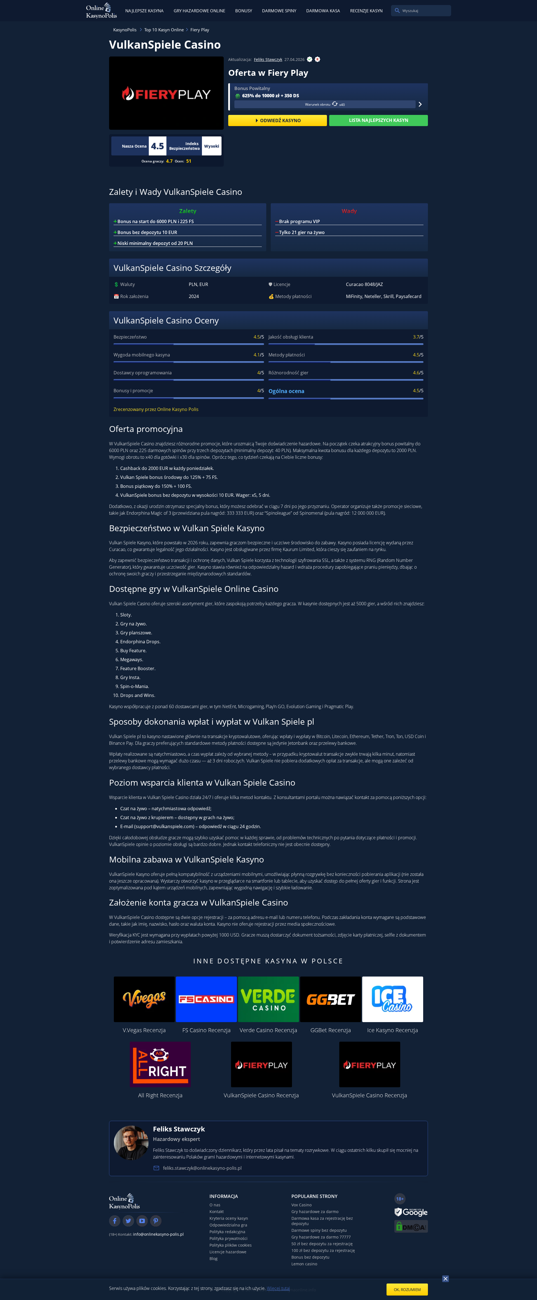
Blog (213, 1258)
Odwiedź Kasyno (280, 120)
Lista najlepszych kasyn (378, 120)
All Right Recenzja (160, 1095)
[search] (397, 10)
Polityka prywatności (228, 1238)
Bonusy (243, 10)
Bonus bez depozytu (310, 1257)
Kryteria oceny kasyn (228, 1218)
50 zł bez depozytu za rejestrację (322, 1243)
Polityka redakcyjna (227, 1231)
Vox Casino (301, 1204)
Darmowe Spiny (279, 10)
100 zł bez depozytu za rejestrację (323, 1250)
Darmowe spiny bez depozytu (319, 1230)
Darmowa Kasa (323, 10)
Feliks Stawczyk (268, 59)
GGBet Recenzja (330, 1030)
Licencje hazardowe (227, 1251)
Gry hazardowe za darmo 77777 (321, 1237)
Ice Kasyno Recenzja (392, 1030)
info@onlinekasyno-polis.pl (158, 1234)
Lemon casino (304, 1263)
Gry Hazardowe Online (199, 10)
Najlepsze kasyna (144, 10)
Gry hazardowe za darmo (314, 1211)
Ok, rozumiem (407, 1289)
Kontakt (216, 1211)
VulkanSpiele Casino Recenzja (261, 1095)
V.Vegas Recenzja (144, 1030)
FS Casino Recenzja (206, 1030)
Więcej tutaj (278, 1288)
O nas (214, 1204)
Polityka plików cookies (230, 1245)
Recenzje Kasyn (366, 10)
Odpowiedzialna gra (228, 1225)
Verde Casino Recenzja (268, 1030)
